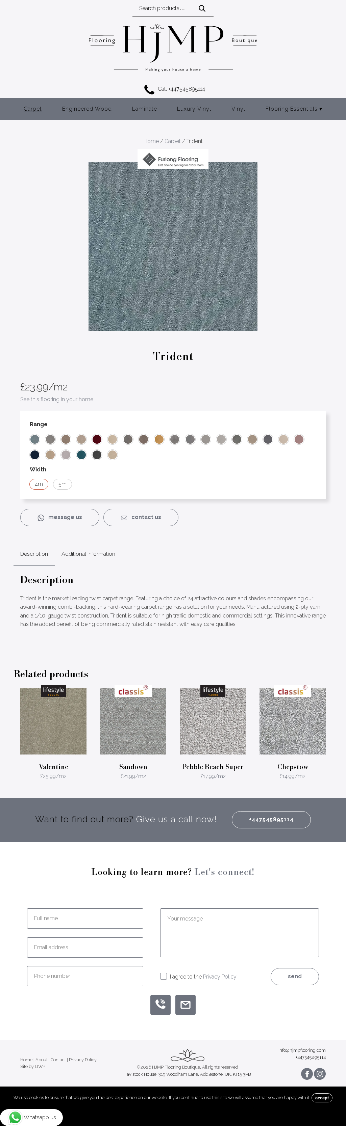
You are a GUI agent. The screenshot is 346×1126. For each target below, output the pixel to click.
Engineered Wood (87, 109)
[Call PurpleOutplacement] (160, 1005)
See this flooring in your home (56, 399)
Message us (63, 517)
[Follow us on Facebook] (307, 1074)
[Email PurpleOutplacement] (185, 1005)
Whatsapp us (40, 1117)
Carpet (33, 109)
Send (295, 976)
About (41, 1060)
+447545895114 (271, 819)
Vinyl (238, 109)
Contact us (144, 517)
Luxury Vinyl (194, 109)
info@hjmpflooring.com (302, 1050)
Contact (58, 1060)
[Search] (202, 9)
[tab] (34, 554)
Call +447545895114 (181, 89)
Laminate (144, 109)
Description (34, 554)
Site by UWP (32, 1066)
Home (151, 141)
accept (322, 1097)
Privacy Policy (220, 977)
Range (39, 424)
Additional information (88, 554)
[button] (35, 439)
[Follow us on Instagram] (320, 1074)
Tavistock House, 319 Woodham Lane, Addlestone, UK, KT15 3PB (188, 1074)
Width (38, 469)
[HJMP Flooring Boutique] (173, 49)
